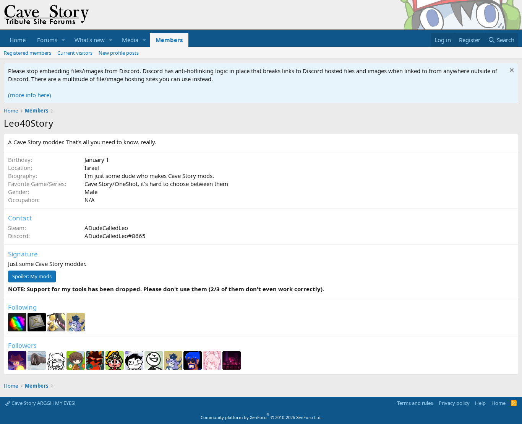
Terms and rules (415, 403)
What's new (90, 40)
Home (18, 40)
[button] (63, 40)
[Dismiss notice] (510, 71)
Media (130, 40)
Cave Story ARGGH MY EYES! (43, 403)
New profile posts (119, 52)
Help (480, 403)
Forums (47, 40)
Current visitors (74, 52)
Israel (91, 167)
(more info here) (29, 95)
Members (169, 40)
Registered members (27, 52)
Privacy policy (454, 403)
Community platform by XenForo (261, 417)
